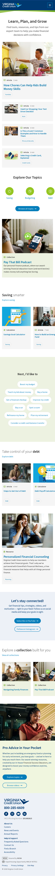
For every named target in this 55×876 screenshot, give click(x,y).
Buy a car (19, 407)
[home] (27, 801)
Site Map (30, 865)
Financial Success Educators (35, 762)
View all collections (10, 655)
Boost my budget (27, 384)
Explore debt (7, 456)
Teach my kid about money (19, 392)
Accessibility (9, 852)
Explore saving (8, 300)
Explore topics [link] (13, 777)
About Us (8, 823)
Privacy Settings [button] (17, 865)
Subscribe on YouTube (26, 621)
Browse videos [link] (13, 785)
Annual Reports (11, 834)
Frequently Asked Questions (16, 841)
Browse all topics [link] (26, 208)
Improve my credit (41, 399)
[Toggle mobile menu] (49, 5)
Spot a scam (34, 407)
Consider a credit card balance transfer (27, 423)
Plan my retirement (39, 415)
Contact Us (9, 845)
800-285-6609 (14, 807)
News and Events (11, 830)
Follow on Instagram (26, 629)
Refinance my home (15, 415)
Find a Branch (10, 848)
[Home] (12, 5)
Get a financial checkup (16, 399)
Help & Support (11, 838)
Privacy (5, 865)
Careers (7, 827)
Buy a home (42, 392)
